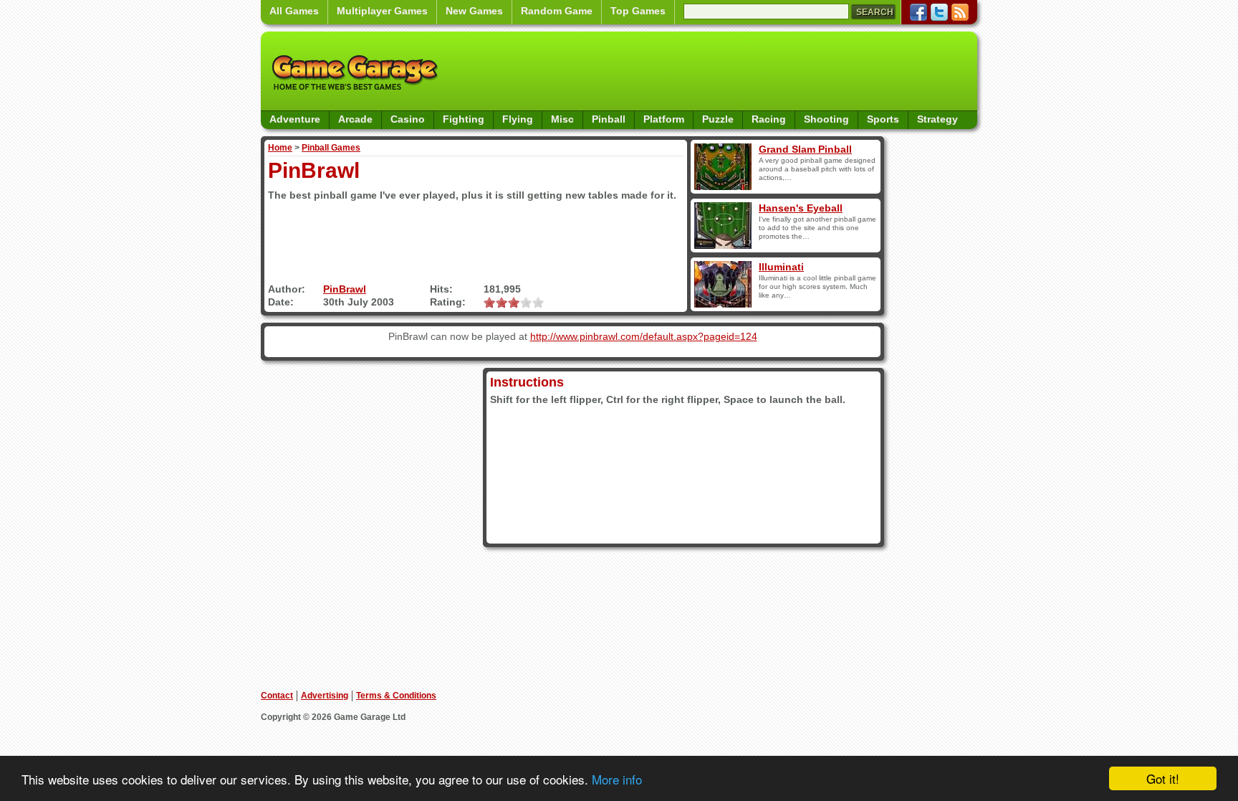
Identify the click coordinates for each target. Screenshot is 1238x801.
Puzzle (718, 119)
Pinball (608, 119)
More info (617, 779)
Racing (769, 119)
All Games (294, 10)
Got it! (1162, 778)
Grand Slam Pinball (805, 149)
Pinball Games (331, 148)
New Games (474, 10)
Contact (277, 696)
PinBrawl (344, 289)
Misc (562, 119)
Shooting (826, 119)
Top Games (638, 10)
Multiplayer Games (382, 10)
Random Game (556, 10)
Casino (407, 119)
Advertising (324, 696)
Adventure (294, 119)
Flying (517, 119)
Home (280, 148)
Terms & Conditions (396, 696)
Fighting (463, 119)
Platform (663, 119)
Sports (883, 119)
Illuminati (781, 266)
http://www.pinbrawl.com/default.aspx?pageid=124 (643, 336)
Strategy (937, 119)
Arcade (355, 119)
